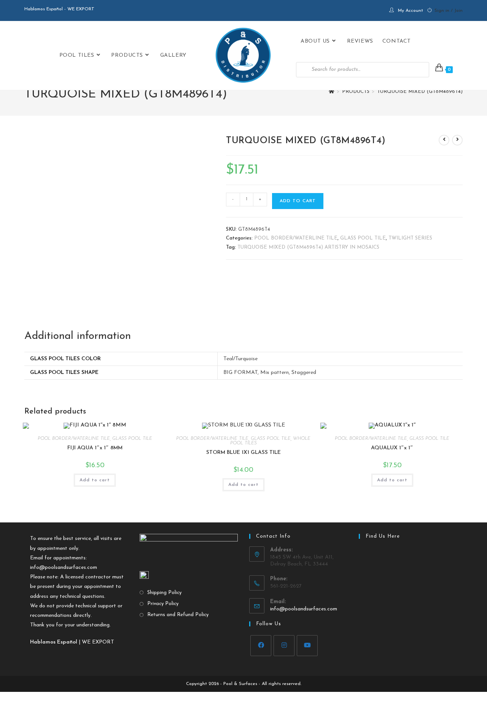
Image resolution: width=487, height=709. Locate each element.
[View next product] (457, 140)
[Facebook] (260, 645)
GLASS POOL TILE (363, 238)
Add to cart (298, 201)
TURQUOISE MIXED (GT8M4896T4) (420, 91)
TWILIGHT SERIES (410, 238)
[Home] (331, 91)
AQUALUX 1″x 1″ (392, 448)
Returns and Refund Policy (177, 614)
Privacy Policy (162, 603)
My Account (410, 10)
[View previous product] (444, 140)
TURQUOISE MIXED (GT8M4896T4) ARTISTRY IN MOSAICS (308, 247)
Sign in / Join (448, 10)
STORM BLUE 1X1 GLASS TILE (243, 452)
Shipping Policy (164, 592)
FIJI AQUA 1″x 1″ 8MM (95, 448)
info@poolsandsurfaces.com (63, 567)
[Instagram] (284, 645)
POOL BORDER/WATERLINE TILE (295, 238)
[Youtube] (307, 645)
